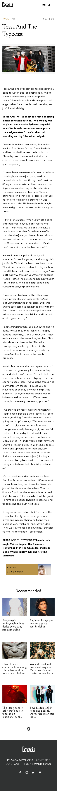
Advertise (43, 760)
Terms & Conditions (36, 764)
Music (5, 19)
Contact (12, 764)
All (13, 19)
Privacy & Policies (20, 760)
